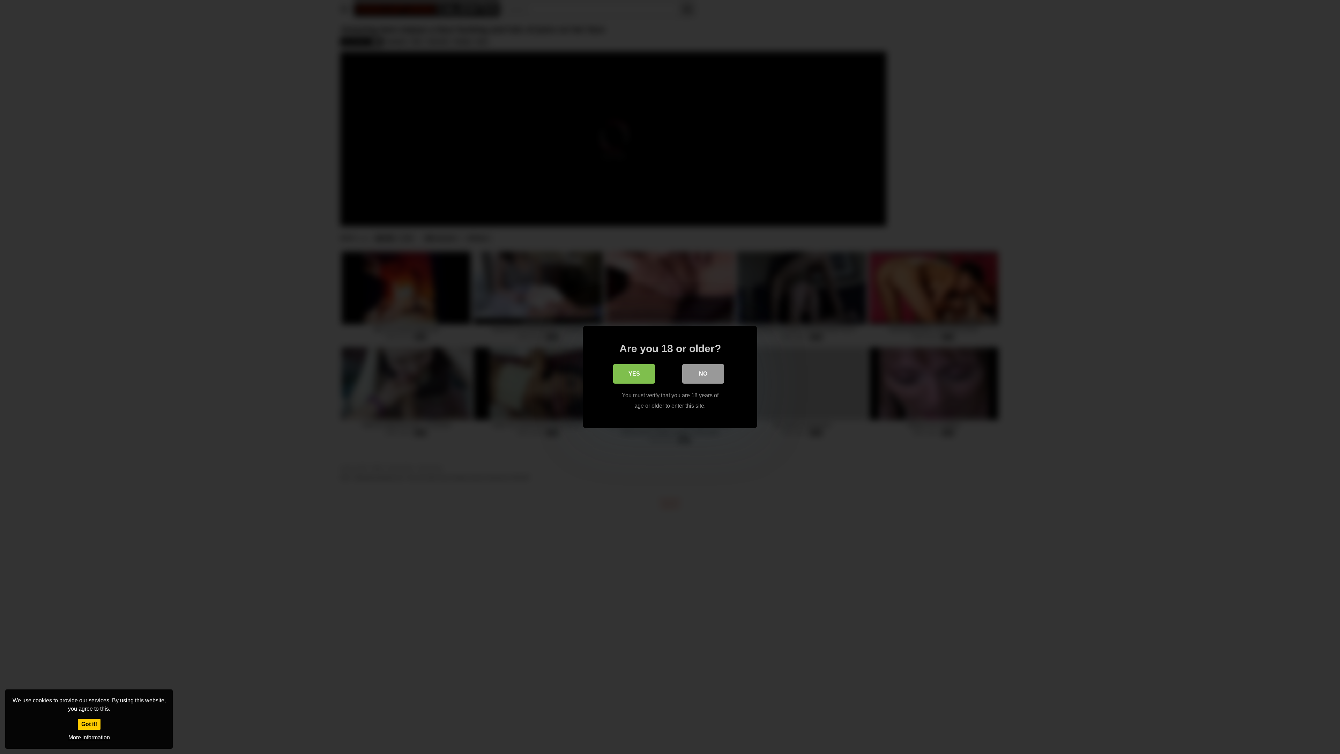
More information (89, 737)
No (703, 374)
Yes (634, 374)
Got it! (89, 724)
